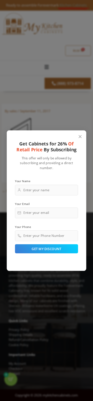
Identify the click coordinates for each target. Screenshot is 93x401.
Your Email (22, 204)
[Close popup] (80, 136)
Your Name (22, 181)
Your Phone (23, 227)
